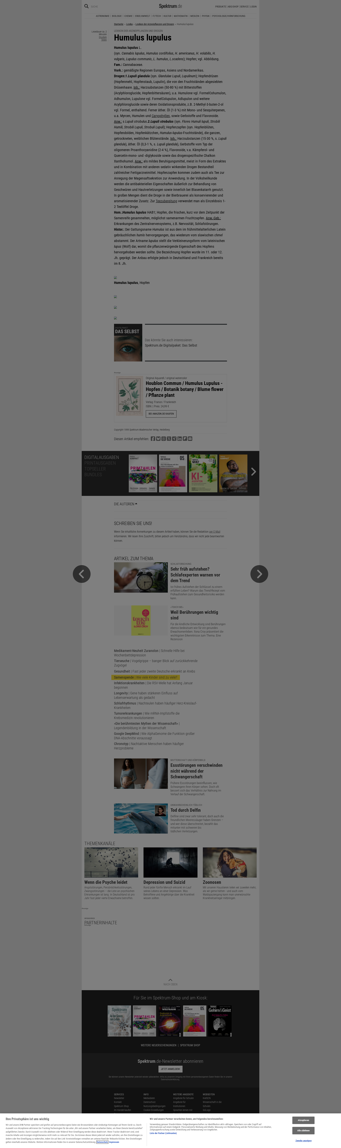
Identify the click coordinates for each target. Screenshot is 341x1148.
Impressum (114, 1142)
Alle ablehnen (303, 1130)
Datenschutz (102, 1142)
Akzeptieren (303, 1120)
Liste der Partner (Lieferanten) (163, 1133)
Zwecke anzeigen (304, 1140)
